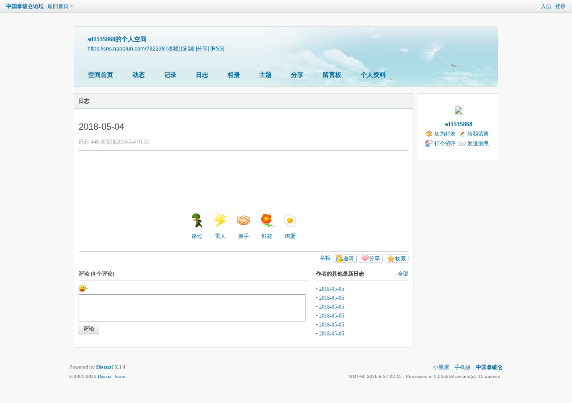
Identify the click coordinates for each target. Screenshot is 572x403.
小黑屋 (441, 367)
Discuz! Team (111, 376)
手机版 (462, 367)
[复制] (187, 48)
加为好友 (445, 134)
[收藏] (173, 48)
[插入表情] (83, 288)
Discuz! (104, 367)
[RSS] (217, 48)
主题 (265, 75)
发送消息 (478, 143)
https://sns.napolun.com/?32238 (126, 48)
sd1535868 (458, 124)
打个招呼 (445, 143)
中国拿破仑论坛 (25, 6)
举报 (325, 258)
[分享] (202, 48)
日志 (202, 75)
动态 (138, 75)
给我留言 (478, 134)
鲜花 (266, 236)
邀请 (348, 258)
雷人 (220, 236)
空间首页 (100, 75)
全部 (403, 274)
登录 (560, 6)
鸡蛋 (290, 236)
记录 (170, 75)
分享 (297, 75)
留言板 (332, 75)
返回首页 (58, 6)
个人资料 (373, 75)
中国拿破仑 (489, 367)
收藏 (400, 258)
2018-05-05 (331, 289)
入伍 (546, 6)
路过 (197, 236)
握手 (243, 236)
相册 (233, 75)
